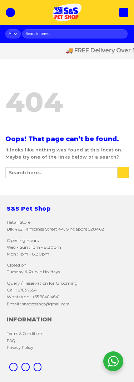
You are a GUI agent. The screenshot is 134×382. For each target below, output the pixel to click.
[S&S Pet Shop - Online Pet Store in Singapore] (67, 12)
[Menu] (10, 12)
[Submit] (122, 33)
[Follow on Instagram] (25, 367)
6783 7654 (27, 290)
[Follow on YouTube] (38, 367)
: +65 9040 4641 (45, 296)
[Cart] (123, 12)
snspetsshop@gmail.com (45, 303)
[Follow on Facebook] (13, 367)
